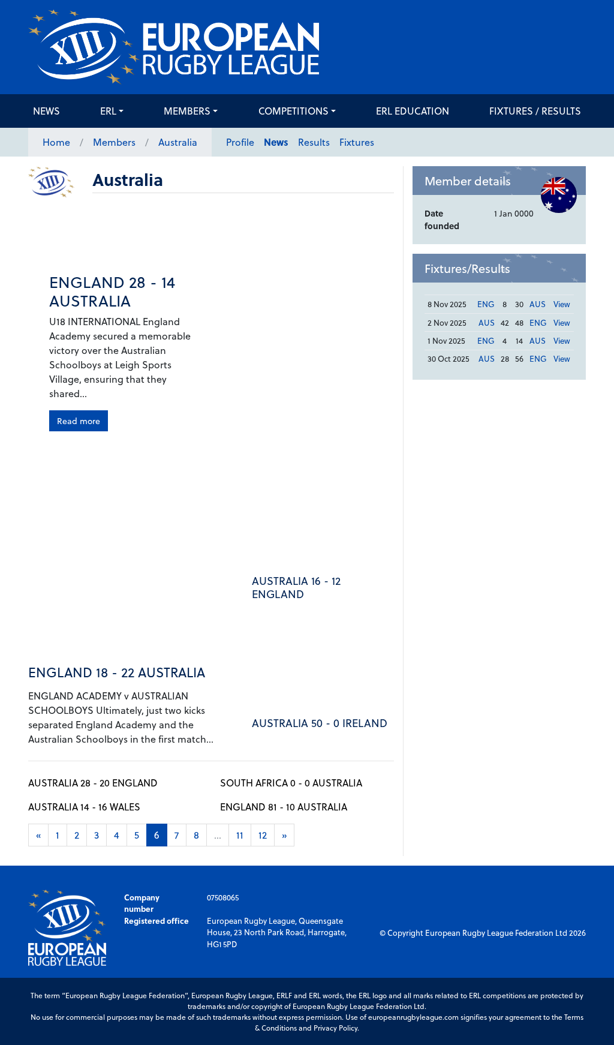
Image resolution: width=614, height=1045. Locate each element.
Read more (78, 421)
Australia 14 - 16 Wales (84, 806)
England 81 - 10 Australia (283, 806)
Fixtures (356, 142)
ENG (486, 304)
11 (239, 835)
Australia (177, 142)
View (561, 304)
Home (56, 142)
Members (187, 111)
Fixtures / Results (535, 111)
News (46, 111)
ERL (108, 111)
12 (262, 835)
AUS (537, 304)
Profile (240, 142)
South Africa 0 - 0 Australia (291, 782)
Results (314, 142)
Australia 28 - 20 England (93, 782)
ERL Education (412, 111)
